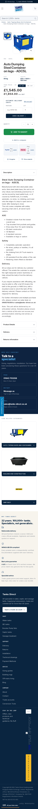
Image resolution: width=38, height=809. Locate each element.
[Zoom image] (31, 50)
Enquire (12, 159)
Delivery (6, 332)
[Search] (35, 18)
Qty (25, 105)
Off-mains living (8, 678)
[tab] (7, 36)
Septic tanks (7, 632)
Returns (5, 649)
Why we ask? (28, 101)
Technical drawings (10, 657)
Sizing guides (8, 671)
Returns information (10, 339)
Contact (5, 696)
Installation (6, 653)
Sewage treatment (9, 636)
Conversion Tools (9, 704)
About (5, 692)
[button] (2, 8)
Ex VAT (21, 85)
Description (7, 172)
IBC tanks (6, 624)
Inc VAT (30, 85)
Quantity (7, 124)
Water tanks (7, 620)
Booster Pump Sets (10, 628)
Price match (28, 159)
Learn (15, 150)
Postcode (9, 105)
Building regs (7, 675)
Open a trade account (15, 610)
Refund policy (29, 803)
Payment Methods (9, 661)
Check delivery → (19, 116)
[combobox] (19, 18)
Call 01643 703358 (25, 1)
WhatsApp (11, 1)
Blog (4, 682)
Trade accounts (8, 700)
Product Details (9, 324)
